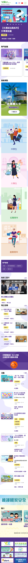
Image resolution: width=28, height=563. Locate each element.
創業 (4, 269)
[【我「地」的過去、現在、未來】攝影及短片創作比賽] (7, 378)
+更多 (25, 278)
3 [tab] (13, 24)
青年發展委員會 (11, 266)
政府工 (3, 299)
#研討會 (16, 451)
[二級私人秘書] (21, 339)
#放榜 (13, 38)
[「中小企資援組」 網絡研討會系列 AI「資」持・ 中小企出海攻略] (7, 438)
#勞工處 (9, 302)
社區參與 (17, 381)
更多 (26, 373)
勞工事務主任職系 (7, 297)
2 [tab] (10, 24)
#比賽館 (16, 388)
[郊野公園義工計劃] (7, 478)
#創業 (15, 407)
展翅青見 (19, 266)
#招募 (24, 471)
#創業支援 (20, 407)
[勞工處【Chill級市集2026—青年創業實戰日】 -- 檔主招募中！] (7, 395)
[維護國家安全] (14, 500)
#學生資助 (4, 38)
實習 (4, 266)
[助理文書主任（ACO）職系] (21, 312)
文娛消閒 (5, 68)
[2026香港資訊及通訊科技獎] (7, 416)
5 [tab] (18, 24)
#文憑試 (9, 38)
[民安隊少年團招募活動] (7, 458)
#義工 (15, 487)
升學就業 (4, 35)
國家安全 (10, 269)
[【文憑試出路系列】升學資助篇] (14, 15)
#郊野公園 (20, 487)
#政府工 (4, 302)
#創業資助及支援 (18, 449)
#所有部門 (6, 318)
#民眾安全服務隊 (18, 471)
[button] (16, 3)
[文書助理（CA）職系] (21, 325)
